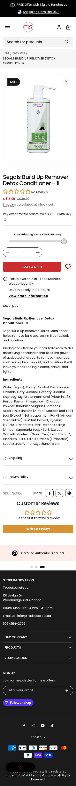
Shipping (9, 204)
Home (6, 53)
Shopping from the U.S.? (41, 12)
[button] (7, 27)
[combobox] (38, 42)
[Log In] (59, 27)
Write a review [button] (38, 529)
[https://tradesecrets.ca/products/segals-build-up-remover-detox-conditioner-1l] (49, 493)
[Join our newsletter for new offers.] (66, 690)
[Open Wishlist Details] (20, 767)
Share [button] (37, 493)
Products (18, 53)
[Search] (66, 41)
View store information (28, 296)
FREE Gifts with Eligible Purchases (42, 4)
